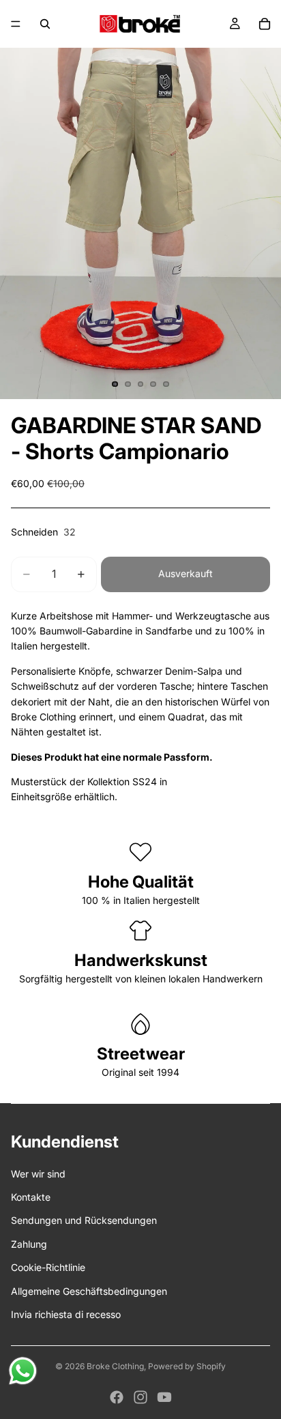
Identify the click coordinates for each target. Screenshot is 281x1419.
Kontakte (30, 1197)
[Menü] (15, 24)
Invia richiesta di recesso (66, 1314)
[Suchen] (45, 24)
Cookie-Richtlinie (48, 1267)
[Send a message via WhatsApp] (23, 1371)
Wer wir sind (38, 1174)
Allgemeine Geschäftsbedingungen (89, 1291)
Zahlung (29, 1244)
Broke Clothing (115, 1366)
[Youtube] (164, 1397)
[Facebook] (116, 1397)
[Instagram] (140, 1397)
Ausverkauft (185, 573)
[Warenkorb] (265, 24)
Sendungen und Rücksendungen (84, 1220)
